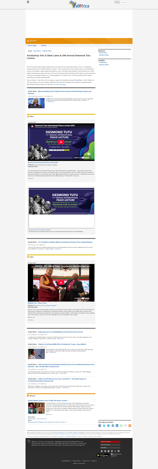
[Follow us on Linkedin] (112, 451)
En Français (124, 2)
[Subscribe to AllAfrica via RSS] (118, 451)
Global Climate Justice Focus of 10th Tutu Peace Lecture (47, 400)
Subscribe (103, 447)
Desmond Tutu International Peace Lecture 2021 (43, 162)
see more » (31, 178)
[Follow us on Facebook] (102, 451)
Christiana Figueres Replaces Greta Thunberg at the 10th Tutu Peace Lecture (48, 422)
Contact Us (86, 461)
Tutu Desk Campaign (59, 84)
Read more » (51, 101)
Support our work (106, 441)
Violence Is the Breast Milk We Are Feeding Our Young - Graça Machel (62, 344)
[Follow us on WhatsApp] (115, 451)
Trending (43, 45)
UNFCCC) (65, 405)
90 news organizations (59, 432)
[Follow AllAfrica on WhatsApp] (121, 425)
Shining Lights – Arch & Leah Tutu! (37, 418)
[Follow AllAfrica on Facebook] (100, 425)
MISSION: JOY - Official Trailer (37, 303)
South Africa (37, 51)
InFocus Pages (32, 45)
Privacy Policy (76, 461)
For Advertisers (105, 444)
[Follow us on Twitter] (105, 451)
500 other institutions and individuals (76, 432)
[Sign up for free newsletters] (125, 425)
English (117, 2)
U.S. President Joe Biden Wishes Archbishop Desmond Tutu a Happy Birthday (65, 242)
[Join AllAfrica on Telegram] (108, 425)
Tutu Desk (78, 80)
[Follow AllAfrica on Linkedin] (117, 425)
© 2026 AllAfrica (65, 461)
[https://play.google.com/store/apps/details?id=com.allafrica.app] (102, 455)
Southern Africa (47, 51)
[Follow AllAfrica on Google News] (112, 425)
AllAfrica (79, 4)
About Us (94, 461)
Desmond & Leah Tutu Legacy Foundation (39, 229)
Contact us (99, 436)
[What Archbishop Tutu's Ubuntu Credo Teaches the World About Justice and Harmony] (36, 108)
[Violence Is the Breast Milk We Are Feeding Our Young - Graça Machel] (36, 358)
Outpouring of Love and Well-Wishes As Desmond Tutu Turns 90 (60, 332)
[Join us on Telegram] (108, 451)
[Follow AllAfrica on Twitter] (104, 425)
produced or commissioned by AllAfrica (67, 436)
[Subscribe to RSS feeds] (130, 425)
